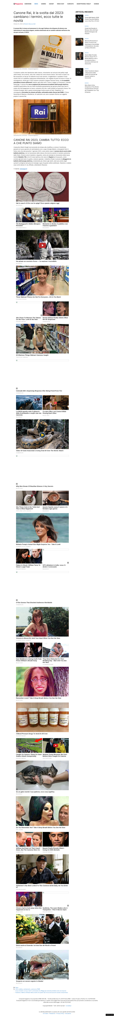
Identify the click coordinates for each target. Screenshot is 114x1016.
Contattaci (68, 1005)
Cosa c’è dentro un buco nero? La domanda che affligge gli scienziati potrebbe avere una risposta (40, 990)
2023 (16, 989)
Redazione (52, 1013)
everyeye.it (23, 169)
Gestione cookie (109, 1014)
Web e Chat (60, 4)
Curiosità (70, 4)
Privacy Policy (60, 1013)
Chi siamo (45, 1013)
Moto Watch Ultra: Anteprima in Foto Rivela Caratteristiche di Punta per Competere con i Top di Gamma (92, 88)
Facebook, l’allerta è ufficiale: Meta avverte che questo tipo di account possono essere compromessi (41, 992)
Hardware (28, 4)
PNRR (38, 989)
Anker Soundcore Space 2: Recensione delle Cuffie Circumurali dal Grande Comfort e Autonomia (91, 74)
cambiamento (26, 989)
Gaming (43, 4)
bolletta (21, 989)
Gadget (51, 4)
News (36, 4)
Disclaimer (68, 1013)
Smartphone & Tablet (84, 4)
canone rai (33, 989)
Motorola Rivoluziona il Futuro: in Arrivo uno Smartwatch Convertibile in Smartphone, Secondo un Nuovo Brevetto (92, 44)
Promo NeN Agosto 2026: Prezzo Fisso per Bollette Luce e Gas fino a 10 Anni (92, 19)
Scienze (96, 4)
